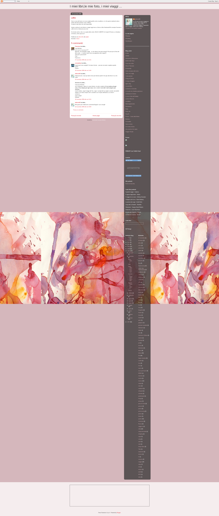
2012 (128, 242)
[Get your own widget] (129, 176)
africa (139, 243)
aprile (130, 308)
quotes (140, 418)
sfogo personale (142, 431)
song (139, 439)
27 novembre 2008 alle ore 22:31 (83, 59)
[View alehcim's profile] (136, 176)
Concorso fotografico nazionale (130, 277)
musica (140, 381)
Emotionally (128, 68)
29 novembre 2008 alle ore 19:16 (83, 99)
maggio (130, 305)
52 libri (127, 53)
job (139, 343)
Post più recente (76, 115)
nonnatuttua (78, 63)
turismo (140, 454)
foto (139, 307)
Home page (96, 115)
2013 (128, 240)
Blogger (119, 512)
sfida (139, 429)
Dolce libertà (130, 261)
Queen (140, 416)
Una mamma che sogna (131, 129)
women (140, 469)
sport (139, 441)
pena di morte (141, 403)
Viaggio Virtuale (129, 131)
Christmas (140, 277)
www (139, 477)
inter (139, 332)
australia (140, 255)
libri (139, 355)
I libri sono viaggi (129, 73)
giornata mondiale (142, 325)
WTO (139, 474)
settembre (131, 295)
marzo (130, 311)
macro (139, 368)
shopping (140, 434)
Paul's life (127, 111)
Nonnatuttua (128, 106)
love (139, 363)
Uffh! (129, 264)
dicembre (131, 252)
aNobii (139, 250)
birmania (140, 260)
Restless (127, 119)
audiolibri (140, 253)
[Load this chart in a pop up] (140, 176)
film (139, 302)
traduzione (140, 451)
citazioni (140, 284)
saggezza (140, 426)
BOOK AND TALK (129, 61)
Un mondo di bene (129, 126)
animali (140, 248)
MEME (140, 373)
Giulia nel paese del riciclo (132, 71)
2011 (128, 244)
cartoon (140, 274)
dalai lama (140, 290)
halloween (140, 327)
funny (139, 315)
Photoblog (127, 38)
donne (139, 292)
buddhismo (141, 272)
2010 (128, 246)
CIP (139, 282)
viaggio (140, 461)
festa (139, 300)
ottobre (130, 293)
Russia (140, 423)
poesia (140, 408)
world (139, 472)
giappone (140, 322)
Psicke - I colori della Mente (132, 116)
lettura (139, 350)
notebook (140, 388)
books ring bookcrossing (141, 269)
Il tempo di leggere (130, 81)
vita (139, 466)
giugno (130, 303)
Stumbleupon (128, 41)
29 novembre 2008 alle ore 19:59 (83, 106)
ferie (139, 297)
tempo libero (141, 446)
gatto (139, 320)
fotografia (140, 310)
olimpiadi (140, 391)
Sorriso (130, 290)
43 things (140, 240)
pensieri (140, 406)
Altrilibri (127, 55)
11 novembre (141, 238)
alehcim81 (77, 73)
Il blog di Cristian (129, 78)
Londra (140, 360)
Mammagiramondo (130, 103)
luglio (130, 301)
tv (138, 456)
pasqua (140, 401)
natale (139, 383)
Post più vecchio (116, 115)
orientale (140, 393)
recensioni (140, 421)
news (139, 386)
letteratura (140, 348)
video (139, 464)
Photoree (127, 36)
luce (139, 365)
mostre (140, 378)
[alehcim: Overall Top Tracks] (133, 160)
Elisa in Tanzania (129, 66)
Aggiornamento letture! (130, 285)
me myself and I (142, 370)
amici (139, 245)
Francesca (77, 46)
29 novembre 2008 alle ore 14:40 (83, 70)
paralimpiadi (141, 396)
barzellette (140, 258)
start (139, 444)
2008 (128, 251)
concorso (140, 287)
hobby (139, 330)
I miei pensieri (128, 76)
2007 (128, 322)
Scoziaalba (128, 121)
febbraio (131, 314)
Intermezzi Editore (142, 335)
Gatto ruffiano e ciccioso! (130, 269)
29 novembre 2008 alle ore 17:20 (83, 79)
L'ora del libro (128, 86)
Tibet (139, 449)
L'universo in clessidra (130, 88)
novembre (131, 256)
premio (140, 413)
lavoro (139, 345)
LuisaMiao (128, 101)
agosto (130, 298)
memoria (140, 375)
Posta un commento (78, 110)
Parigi (139, 398)
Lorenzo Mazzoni (129, 98)
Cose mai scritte (129, 63)
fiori (139, 305)
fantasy (140, 295)
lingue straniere (142, 358)
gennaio (131, 318)
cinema (140, 279)
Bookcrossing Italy (130, 183)
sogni (139, 436)
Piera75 (127, 114)
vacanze (140, 459)
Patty (126, 109)
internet (140, 338)
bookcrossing (141, 265)
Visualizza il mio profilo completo (133, 28)
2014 (128, 238)
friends (140, 312)
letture (77, 38)
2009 (128, 248)
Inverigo (140, 340)
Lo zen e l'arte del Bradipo (131, 96)
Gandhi (140, 317)
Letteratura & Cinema (130, 93)
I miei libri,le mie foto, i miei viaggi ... (96, 6)
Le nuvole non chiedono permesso (133, 91)
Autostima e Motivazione (131, 58)
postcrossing (141, 411)
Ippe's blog (128, 83)
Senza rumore (128, 124)
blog (139, 263)
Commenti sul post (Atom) (98, 120)
